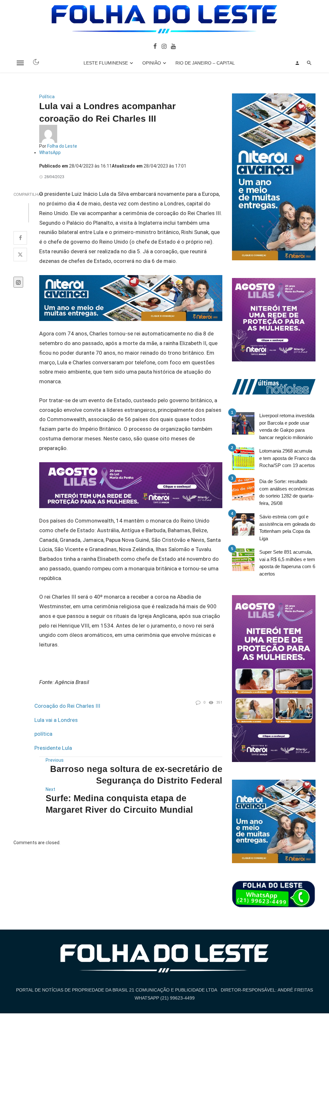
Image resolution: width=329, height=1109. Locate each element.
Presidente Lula (53, 748)
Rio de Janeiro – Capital (205, 62)
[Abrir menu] (20, 63)
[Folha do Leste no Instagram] (163, 46)
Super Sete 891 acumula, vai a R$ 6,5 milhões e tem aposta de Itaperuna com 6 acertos (287, 562)
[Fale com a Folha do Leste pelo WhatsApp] (274, 894)
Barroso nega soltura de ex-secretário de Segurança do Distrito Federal (136, 774)
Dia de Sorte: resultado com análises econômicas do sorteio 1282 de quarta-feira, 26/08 (286, 492)
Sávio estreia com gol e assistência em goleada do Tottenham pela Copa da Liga (287, 527)
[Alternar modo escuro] (36, 62)
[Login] (297, 63)
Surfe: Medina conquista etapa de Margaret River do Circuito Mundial (119, 804)
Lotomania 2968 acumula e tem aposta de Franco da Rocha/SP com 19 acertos (287, 458)
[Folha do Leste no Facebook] (155, 46)
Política (47, 96)
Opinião (151, 62)
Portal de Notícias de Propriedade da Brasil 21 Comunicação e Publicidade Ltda (116, 989)
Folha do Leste (62, 146)
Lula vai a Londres (56, 720)
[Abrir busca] (309, 63)
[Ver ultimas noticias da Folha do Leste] (274, 386)
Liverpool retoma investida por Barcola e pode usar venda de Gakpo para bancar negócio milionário (286, 426)
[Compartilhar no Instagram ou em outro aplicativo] (18, 282)
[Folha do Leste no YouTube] (173, 46)
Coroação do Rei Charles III (67, 706)
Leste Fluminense (106, 62)
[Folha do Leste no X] (20, 254)
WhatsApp (50, 152)
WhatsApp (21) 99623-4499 (165, 998)
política (43, 734)
